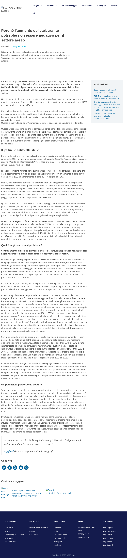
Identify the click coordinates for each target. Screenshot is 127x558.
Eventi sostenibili (64, 493)
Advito (7, 531)
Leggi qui (9, 451)
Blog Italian (107, 541)
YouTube (57, 545)
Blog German (108, 538)
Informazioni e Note (86, 528)
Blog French (107, 534)
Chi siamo (33, 534)
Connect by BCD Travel (14, 534)
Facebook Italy (59, 538)
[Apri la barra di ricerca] (34, 13)
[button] (4, 467)
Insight (36, 5)
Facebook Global (60, 534)
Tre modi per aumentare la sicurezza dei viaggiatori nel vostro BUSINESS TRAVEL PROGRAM (26, 493)
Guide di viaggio (69, 5)
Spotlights (101, 5)
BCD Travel (9, 528)
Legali (80, 530)
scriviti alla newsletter (39, 528)
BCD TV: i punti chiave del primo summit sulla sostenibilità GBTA (104, 116)
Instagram (58, 541)
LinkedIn (57, 528)
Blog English (108, 528)
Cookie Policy (83, 537)
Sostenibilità (86, 5)
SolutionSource (11, 541)
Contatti (32, 531)
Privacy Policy (83, 534)
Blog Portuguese (109, 531)
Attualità (50, 5)
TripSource (9, 538)
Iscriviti (114, 6)
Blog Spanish (108, 545)
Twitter (57, 531)
